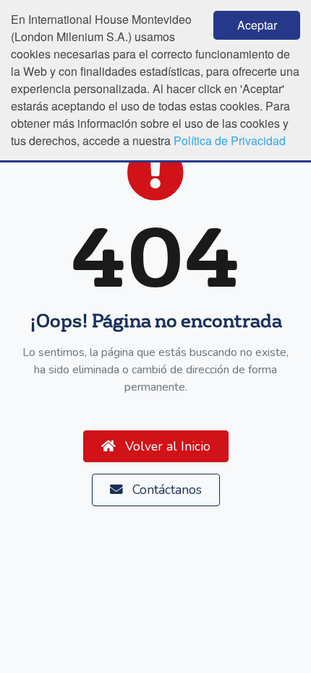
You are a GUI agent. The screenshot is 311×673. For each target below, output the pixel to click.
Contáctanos (165, 489)
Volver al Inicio (166, 446)
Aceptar (257, 25)
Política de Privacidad (230, 140)
